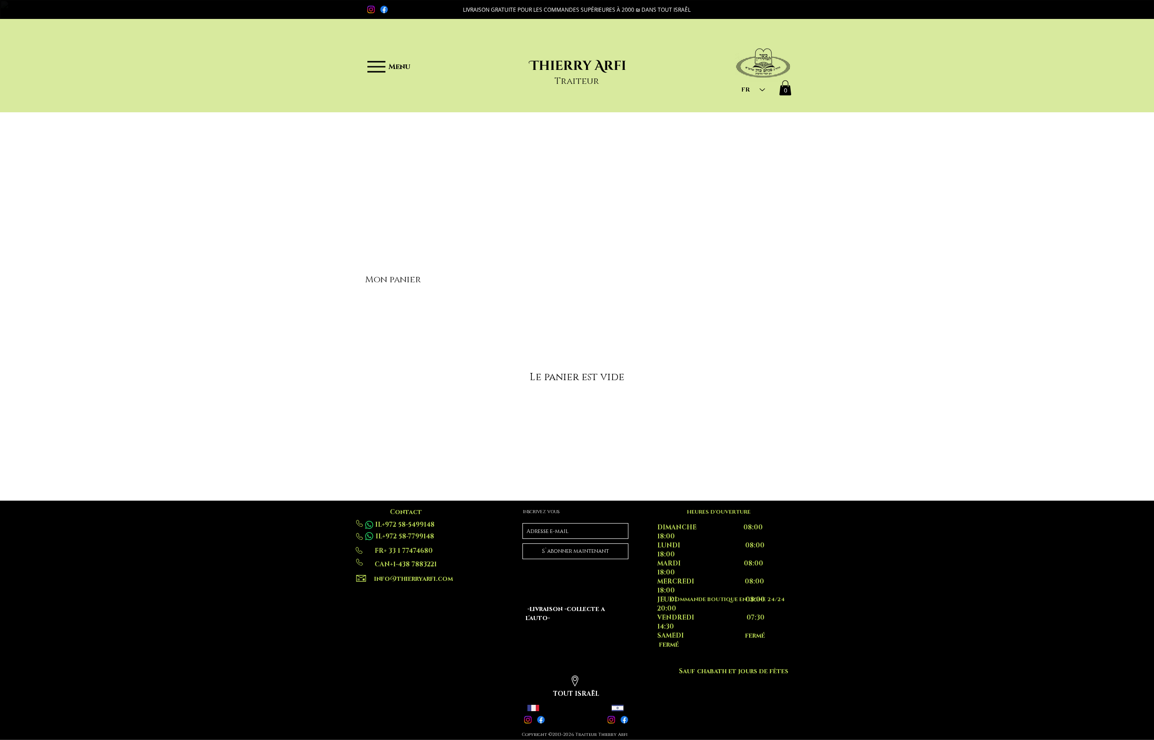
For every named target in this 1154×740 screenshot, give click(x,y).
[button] (577, 9)
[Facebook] (384, 9)
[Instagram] (371, 9)
